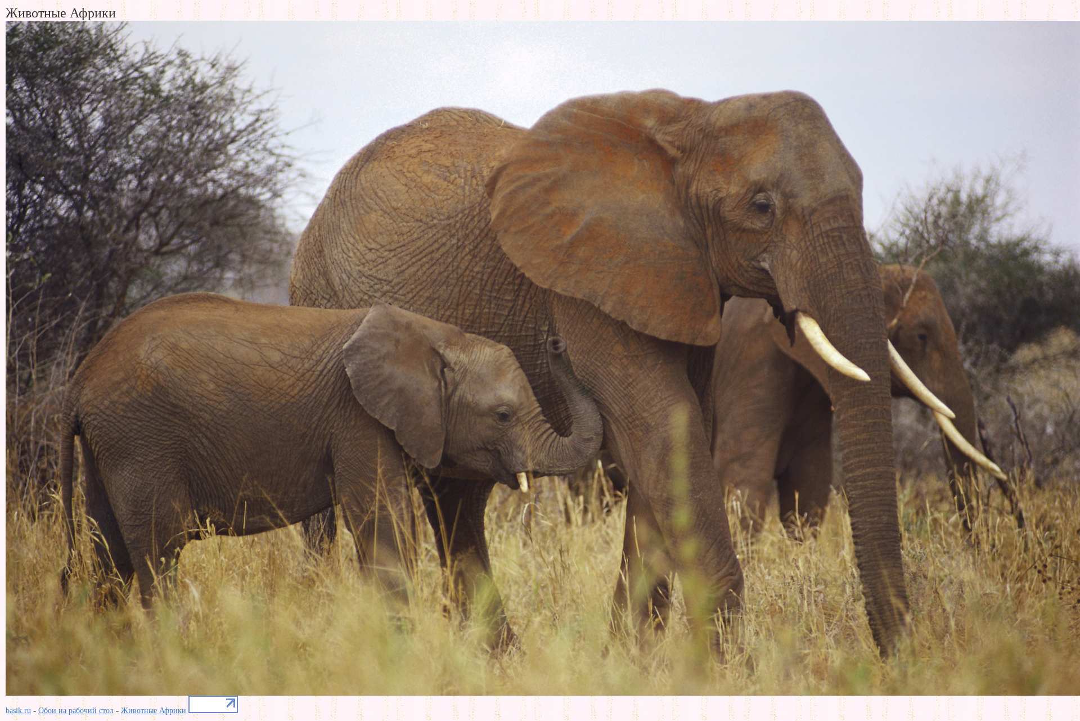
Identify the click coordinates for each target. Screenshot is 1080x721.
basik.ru (18, 710)
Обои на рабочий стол (76, 710)
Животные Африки (153, 710)
